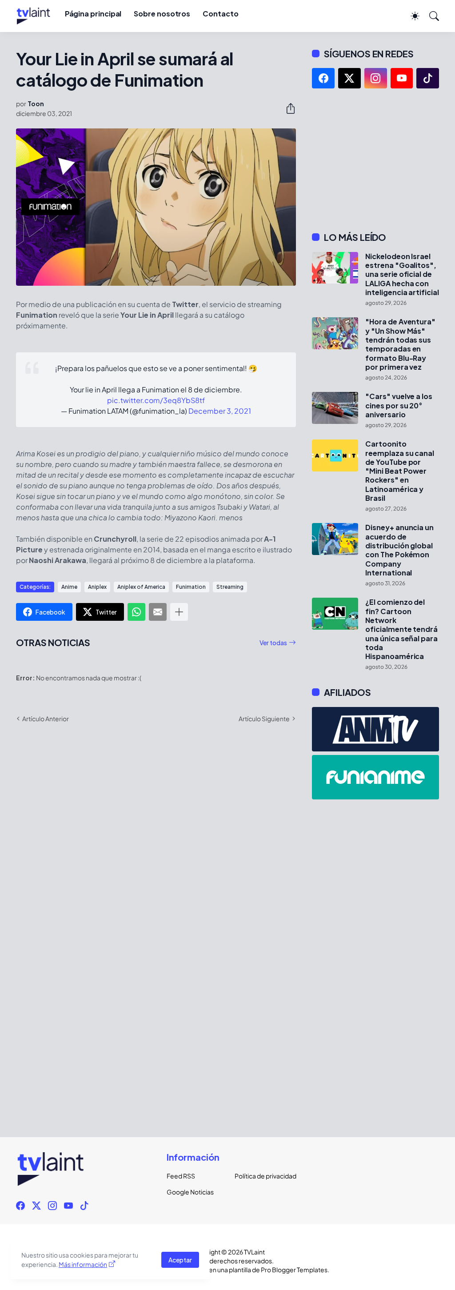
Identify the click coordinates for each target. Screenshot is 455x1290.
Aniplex (97, 586)
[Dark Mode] (410, 16)
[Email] (158, 612)
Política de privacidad (261, 1176)
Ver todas (273, 643)
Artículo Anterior (45, 719)
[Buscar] (430, 16)
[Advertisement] (375, 160)
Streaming (229, 586)
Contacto (220, 13)
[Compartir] (287, 108)
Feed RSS (181, 1176)
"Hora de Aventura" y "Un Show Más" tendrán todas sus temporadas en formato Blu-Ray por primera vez (400, 344)
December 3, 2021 (219, 410)
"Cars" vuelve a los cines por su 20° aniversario (398, 405)
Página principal (93, 13)
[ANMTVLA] (375, 729)
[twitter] (349, 78)
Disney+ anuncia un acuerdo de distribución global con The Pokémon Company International (399, 550)
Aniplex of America (141, 586)
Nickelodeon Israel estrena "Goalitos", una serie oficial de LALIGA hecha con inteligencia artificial (402, 274)
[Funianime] (375, 777)
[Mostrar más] (179, 612)
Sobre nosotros (162, 13)
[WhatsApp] (136, 612)
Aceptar (180, 1260)
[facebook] (323, 78)
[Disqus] (156, 859)
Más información (83, 1264)
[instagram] (375, 78)
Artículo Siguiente (264, 719)
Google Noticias (190, 1192)
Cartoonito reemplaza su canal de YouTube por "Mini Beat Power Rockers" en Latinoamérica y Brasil (399, 471)
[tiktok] (427, 78)
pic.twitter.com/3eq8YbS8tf (156, 400)
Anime (69, 586)
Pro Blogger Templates (294, 1270)
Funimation (191, 586)
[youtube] (402, 78)
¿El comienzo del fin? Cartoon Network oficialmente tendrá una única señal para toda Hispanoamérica (401, 629)
